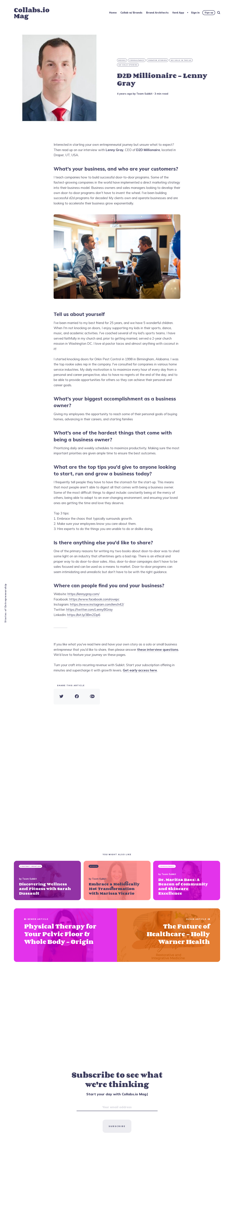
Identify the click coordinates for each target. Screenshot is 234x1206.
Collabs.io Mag (32, 13)
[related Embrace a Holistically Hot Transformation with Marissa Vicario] (117, 880)
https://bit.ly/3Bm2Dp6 (83, 615)
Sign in (195, 12)
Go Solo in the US (181, 60)
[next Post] (65, 935)
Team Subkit (144, 93)
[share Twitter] (61, 696)
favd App (178, 12)
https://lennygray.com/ (83, 594)
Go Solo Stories (128, 65)
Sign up (209, 12)
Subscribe (117, 1126)
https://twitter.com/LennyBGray (89, 609)
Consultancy (137, 60)
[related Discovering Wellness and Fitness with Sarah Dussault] (47, 880)
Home (113, 12)
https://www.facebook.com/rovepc (94, 599)
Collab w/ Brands (131, 12)
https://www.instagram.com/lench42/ (97, 604)
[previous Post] (168, 935)
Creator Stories (157, 60)
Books (122, 60)
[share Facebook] (76, 696)
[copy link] (92, 696)
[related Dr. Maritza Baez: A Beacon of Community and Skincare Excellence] (186, 880)
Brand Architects (157, 12)
